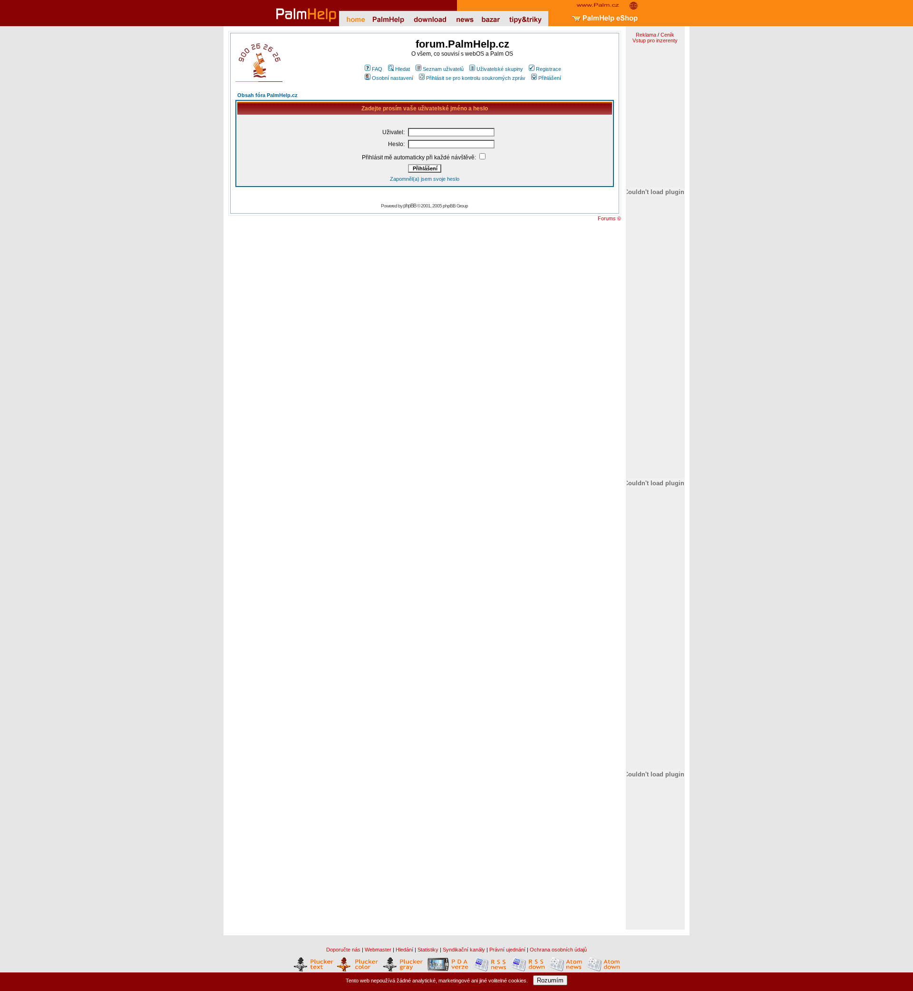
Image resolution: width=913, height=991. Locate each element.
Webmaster (378, 949)
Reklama (646, 35)
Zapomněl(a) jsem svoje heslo (424, 179)
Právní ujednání (507, 949)
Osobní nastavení (392, 78)
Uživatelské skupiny (499, 69)
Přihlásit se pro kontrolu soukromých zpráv (475, 78)
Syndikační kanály (464, 949)
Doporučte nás (343, 949)
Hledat (402, 69)
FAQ (377, 69)
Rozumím (550, 980)
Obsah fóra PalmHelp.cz (267, 95)
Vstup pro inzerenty (655, 40)
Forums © (609, 218)
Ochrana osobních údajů (558, 949)
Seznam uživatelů (443, 69)
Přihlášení (549, 78)
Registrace (548, 69)
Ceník (667, 35)
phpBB (409, 205)
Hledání (404, 949)
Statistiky (428, 949)
